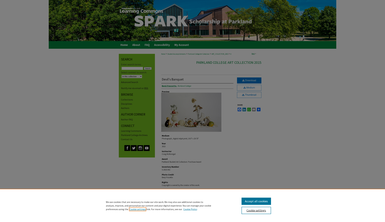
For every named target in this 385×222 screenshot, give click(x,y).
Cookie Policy (190, 209)
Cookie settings (137, 209)
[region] (192, 205)
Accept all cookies (256, 201)
